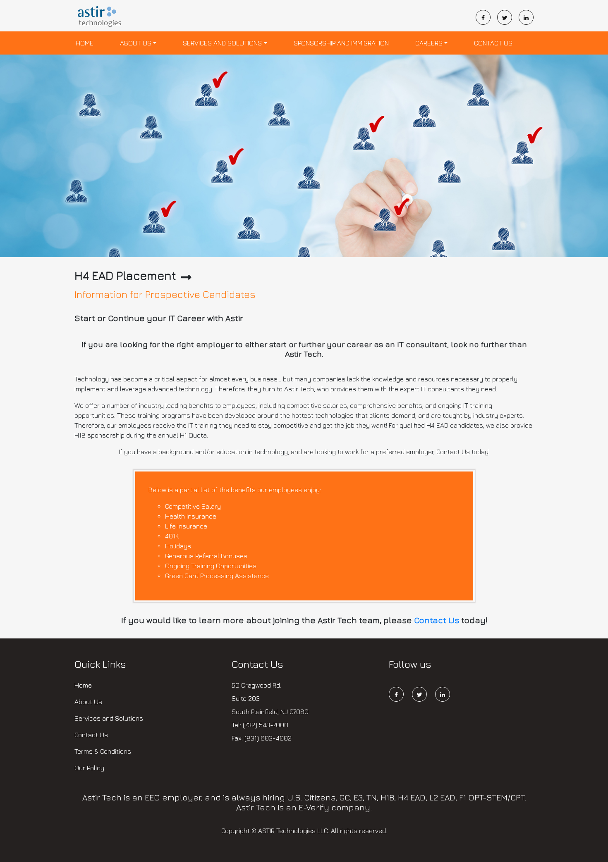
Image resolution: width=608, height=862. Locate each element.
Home (84, 43)
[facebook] (486, 17)
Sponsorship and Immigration (341, 43)
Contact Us (493, 43)
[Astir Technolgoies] (100, 17)
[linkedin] (526, 17)
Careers (429, 43)
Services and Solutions (222, 43)
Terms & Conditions (102, 751)
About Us (135, 43)
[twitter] (508, 17)
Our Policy (89, 768)
